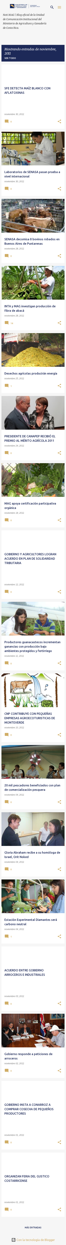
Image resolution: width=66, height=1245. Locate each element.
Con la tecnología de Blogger (35, 1240)
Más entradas (33, 1227)
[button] (59, 121)
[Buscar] (52, 7)
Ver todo (10, 58)
